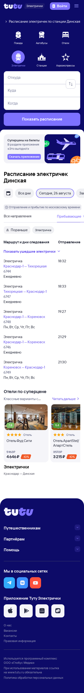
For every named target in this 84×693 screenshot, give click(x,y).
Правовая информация (20, 641)
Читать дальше (64, 399)
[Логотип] (13, 6)
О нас (8, 625)
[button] (9, 582)
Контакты (10, 636)
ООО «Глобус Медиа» (19, 662)
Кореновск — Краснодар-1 (24, 367)
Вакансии (10, 630)
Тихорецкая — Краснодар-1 (25, 291)
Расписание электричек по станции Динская (44, 21)
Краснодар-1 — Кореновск (24, 316)
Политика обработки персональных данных (33, 677)
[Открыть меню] (77, 6)
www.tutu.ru (16, 672)
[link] (24, 157)
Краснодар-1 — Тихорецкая (25, 266)
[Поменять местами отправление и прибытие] (71, 84)
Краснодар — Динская (19, 473)
